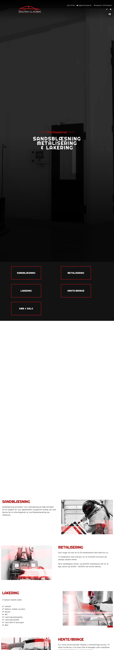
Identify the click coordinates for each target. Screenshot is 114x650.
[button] (110, 14)
